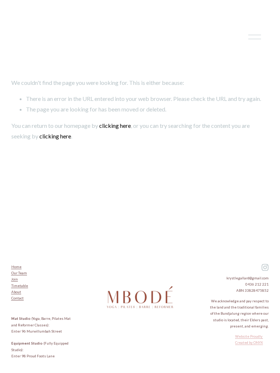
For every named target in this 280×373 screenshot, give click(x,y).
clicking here (115, 125)
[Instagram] (265, 267)
